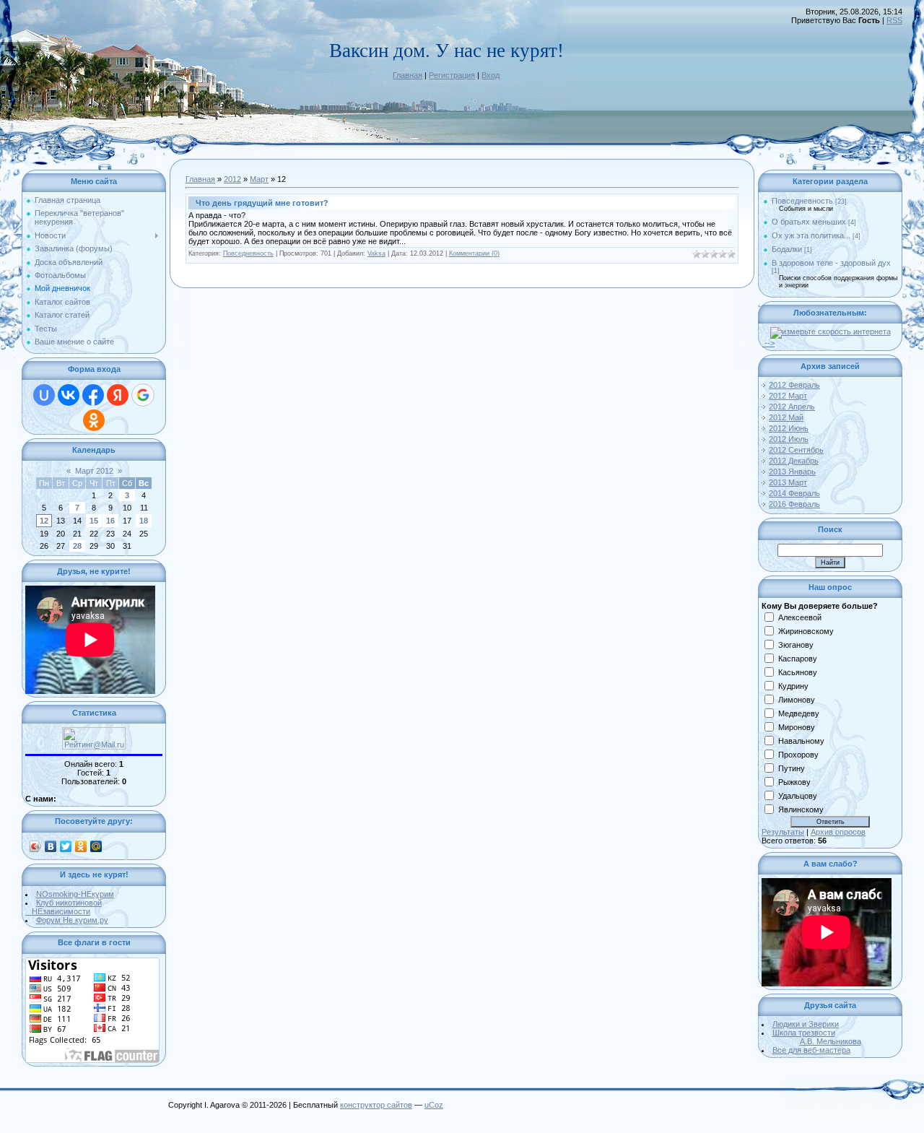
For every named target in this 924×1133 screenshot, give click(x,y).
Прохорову (798, 754)
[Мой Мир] (96, 846)
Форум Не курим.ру (72, 920)
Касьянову (797, 672)
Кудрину (793, 686)
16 (110, 520)
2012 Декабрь (794, 460)
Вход (490, 75)
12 (44, 520)
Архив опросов (838, 832)
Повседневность (248, 253)
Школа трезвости (816, 1037)
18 (143, 520)
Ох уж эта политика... (811, 235)
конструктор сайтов (376, 1105)
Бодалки (787, 249)
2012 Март (788, 395)
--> (768, 343)
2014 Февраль (794, 493)
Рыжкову (794, 782)
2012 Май (786, 417)
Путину (791, 768)
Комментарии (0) (474, 253)
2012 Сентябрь (796, 450)
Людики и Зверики (805, 1024)
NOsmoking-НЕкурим (75, 894)
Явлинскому (801, 809)
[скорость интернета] (830, 331)
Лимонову (796, 699)
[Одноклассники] (81, 846)
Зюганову (796, 645)
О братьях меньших (809, 221)
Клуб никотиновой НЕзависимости (63, 907)
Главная (407, 75)
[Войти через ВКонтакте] (68, 395)
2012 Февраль (794, 385)
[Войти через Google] (142, 395)
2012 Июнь (788, 428)
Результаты (783, 832)
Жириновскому (806, 631)
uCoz (433, 1105)
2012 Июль (788, 439)
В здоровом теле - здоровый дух (831, 263)
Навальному (801, 741)
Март (259, 179)
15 (94, 520)
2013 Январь (792, 471)
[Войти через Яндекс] (117, 395)
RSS (894, 20)
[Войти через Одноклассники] (94, 420)
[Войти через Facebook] (93, 395)
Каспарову (797, 658)
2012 (232, 179)
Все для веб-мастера (811, 1050)
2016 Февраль (794, 504)
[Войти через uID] (44, 395)
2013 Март (788, 482)
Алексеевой (799, 617)
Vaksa (376, 253)
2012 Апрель (792, 406)
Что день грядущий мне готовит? (262, 203)
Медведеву (798, 713)
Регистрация (452, 75)
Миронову (796, 727)
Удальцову (797, 795)
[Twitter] (66, 846)
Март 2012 (94, 470)
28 (77, 546)
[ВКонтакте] (50, 846)
